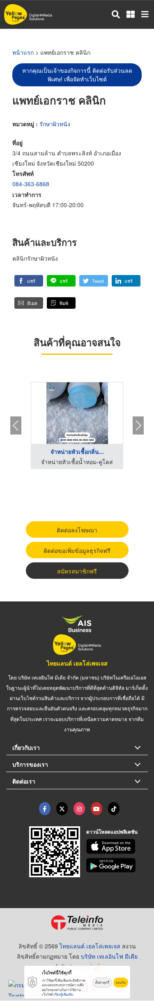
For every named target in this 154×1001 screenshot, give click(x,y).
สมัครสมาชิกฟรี (77, 571)
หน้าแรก (23, 52)
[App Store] (117, 846)
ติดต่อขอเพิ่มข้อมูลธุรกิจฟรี (77, 550)
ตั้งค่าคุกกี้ (102, 982)
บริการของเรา (30, 764)
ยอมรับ (121, 982)
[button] (28, 281)
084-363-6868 (30, 184)
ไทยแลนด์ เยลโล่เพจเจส (77, 663)
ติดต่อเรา (23, 781)
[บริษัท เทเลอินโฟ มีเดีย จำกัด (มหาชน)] (77, 922)
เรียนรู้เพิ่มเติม (63, 994)
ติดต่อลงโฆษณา (77, 530)
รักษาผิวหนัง (54, 124)
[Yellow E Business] (45, 808)
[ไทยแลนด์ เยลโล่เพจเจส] (62, 808)
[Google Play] (117, 865)
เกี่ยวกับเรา (26, 747)
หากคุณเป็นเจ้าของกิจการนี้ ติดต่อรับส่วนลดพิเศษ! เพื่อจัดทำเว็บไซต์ (77, 74)
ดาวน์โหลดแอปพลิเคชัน (112, 831)
